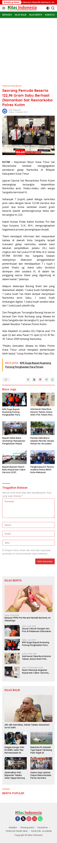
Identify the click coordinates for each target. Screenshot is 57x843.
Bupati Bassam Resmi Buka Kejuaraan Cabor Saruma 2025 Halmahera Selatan (14, 469)
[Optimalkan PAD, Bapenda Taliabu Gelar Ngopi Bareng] (16, 763)
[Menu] (4, 8)
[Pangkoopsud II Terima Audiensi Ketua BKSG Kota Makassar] (42, 457)
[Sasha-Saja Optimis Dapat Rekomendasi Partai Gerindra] (41, 763)
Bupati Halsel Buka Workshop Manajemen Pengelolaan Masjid (13, 441)
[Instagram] (28, 819)
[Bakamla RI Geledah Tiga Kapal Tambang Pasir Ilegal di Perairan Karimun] (41, 738)
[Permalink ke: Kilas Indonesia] (4, 110)
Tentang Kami (27, 827)
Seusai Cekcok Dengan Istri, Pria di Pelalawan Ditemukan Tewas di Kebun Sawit (36, 630)
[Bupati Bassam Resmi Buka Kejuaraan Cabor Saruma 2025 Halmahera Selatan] (14, 457)
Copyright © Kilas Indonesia (28, 835)
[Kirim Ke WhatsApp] (52, 379)
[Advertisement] (28, 47)
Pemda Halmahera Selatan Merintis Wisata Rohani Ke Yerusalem (42, 441)
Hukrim (5, 85)
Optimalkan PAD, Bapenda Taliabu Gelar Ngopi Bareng (15, 775)
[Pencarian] (53, 8)
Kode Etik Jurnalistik (41, 831)
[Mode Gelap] (48, 8)
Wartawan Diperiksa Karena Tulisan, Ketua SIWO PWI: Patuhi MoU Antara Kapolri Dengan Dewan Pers (42, 412)
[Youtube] (34, 819)
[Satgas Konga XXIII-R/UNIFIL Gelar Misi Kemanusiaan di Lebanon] (16, 738)
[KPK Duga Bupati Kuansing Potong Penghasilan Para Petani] (14, 399)
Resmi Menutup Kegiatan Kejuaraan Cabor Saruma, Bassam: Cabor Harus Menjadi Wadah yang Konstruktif (35, 671)
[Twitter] (23, 819)
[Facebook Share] (28, 379)
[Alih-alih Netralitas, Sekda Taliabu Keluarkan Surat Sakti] (28, 708)
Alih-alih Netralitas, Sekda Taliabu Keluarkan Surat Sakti (27, 726)
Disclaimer (43, 827)
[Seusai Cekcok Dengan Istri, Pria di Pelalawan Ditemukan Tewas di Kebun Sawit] (12, 630)
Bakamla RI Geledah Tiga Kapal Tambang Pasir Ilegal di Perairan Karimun (41, 750)
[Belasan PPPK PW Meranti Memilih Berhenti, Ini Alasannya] (28, 598)
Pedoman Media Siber (17, 831)
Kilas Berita (15, 85)
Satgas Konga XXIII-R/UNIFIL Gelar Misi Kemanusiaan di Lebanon (15, 750)
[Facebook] (17, 819)
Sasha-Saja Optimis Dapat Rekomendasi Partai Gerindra (40, 775)
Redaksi (13, 827)
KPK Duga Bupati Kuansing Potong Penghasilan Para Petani (11, 412)
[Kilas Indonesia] (22, 8)
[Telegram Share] (46, 379)
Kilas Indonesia (15, 110)
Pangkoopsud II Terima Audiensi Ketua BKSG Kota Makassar (42, 469)
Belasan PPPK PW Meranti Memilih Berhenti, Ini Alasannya (27, 619)
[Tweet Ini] (34, 379)
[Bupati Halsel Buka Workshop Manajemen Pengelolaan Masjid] (14, 428)
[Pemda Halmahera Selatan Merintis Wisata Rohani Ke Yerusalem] (42, 428)
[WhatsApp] (40, 819)
